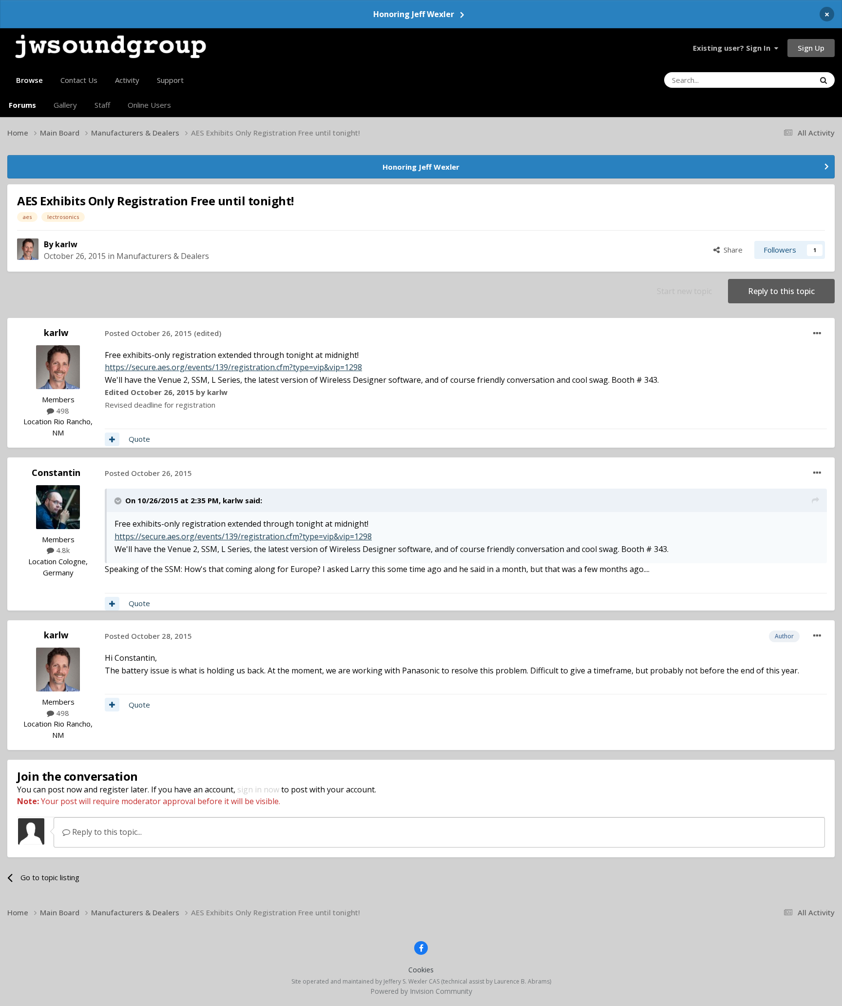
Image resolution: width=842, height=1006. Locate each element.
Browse (29, 80)
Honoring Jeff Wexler (413, 14)
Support (170, 80)
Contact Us (78, 80)
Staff (102, 105)
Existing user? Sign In (733, 48)
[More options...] (817, 333)
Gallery (65, 105)
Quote (139, 439)
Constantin (56, 472)
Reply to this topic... (106, 832)
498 (61, 410)
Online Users (149, 105)
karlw (66, 244)
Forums (22, 105)
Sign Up (811, 48)
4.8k (62, 550)
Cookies (421, 969)
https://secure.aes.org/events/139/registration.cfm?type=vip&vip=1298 (233, 367)
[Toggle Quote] (119, 501)
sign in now (258, 789)
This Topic (785, 80)
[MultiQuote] (112, 439)
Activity (127, 80)
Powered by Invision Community (421, 991)
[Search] (823, 80)
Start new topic (684, 291)
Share (731, 250)
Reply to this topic (781, 291)
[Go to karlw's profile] (27, 249)
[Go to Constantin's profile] (58, 507)
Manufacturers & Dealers (162, 256)
